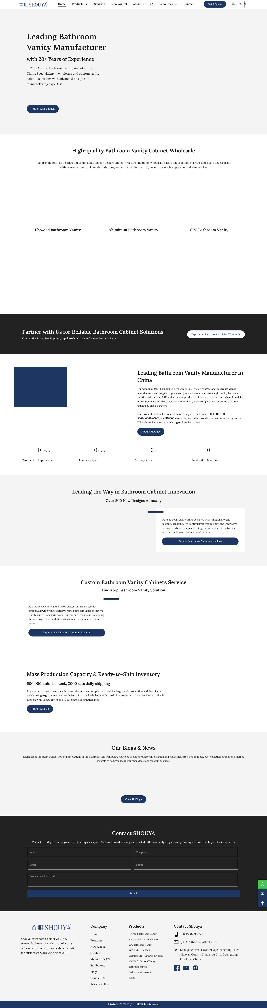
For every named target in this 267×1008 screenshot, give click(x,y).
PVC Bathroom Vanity (140, 950)
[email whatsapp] (262, 884)
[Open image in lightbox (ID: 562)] (216, 692)
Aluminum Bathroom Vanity (143, 939)
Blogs (93, 972)
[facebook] (177, 968)
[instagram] (195, 968)
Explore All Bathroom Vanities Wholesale (216, 334)
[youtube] (186, 968)
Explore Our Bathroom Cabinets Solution (67, 632)
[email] (262, 893)
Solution (99, 4)
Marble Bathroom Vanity (142, 961)
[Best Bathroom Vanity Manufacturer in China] (51, 927)
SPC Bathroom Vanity (140, 944)
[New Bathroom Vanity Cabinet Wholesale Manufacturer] (33, 4)
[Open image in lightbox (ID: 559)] (245, 692)
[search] (199, 4)
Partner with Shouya (43, 108)
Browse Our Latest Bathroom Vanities (200, 541)
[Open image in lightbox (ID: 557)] (231, 692)
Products (78, 4)
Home (62, 4)
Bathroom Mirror (138, 966)
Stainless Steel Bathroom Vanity (146, 955)
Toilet (132, 977)
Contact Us (97, 978)
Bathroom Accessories (141, 972)
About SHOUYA (143, 4)
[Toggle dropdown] (86, 4)
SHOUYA (121, 1004)
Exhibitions (97, 965)
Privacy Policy (99, 984)
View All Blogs (133, 799)
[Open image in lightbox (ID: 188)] (202, 692)
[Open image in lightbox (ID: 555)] (260, 692)
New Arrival (119, 4)
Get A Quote (215, 4)
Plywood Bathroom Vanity (143, 933)
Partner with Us (40, 708)
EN (243, 4)
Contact (189, 4)
